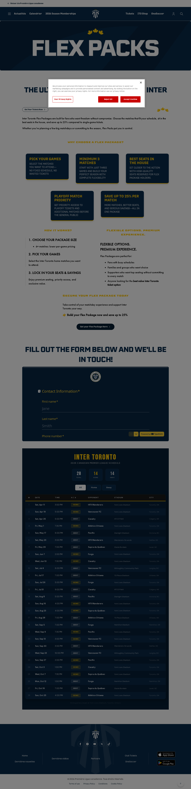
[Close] (141, 82)
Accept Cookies (130, 99)
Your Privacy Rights (62, 99)
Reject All (108, 99)
